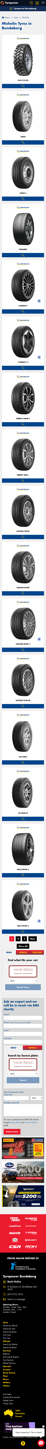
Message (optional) (11, 1102)
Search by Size (9, 1328)
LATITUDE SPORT (23, 588)
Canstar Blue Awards (11, 1397)
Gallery (6, 1382)
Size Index (7, 1394)
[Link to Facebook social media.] (23, 1443)
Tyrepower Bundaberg (24, 8)
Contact (6, 1369)
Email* (6, 1030)
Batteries (6, 1354)
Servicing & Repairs (11, 1357)
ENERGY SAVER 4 (23, 419)
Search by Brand (9, 1332)
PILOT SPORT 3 (23, 926)
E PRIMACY (23, 306)
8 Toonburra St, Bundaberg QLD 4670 (22, 1288)
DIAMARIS (23, 249)
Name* (7, 1014)
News (6, 1379)
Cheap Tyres (8, 1403)
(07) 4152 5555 (15, 1294)
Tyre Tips (6, 1338)
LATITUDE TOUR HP (23, 700)
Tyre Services (8, 1360)
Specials (7, 1366)
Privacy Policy (15, 1122)
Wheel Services (9, 1363)
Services (7, 1350)
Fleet (5, 1376)
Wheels (6, 1341)
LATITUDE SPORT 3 (23, 644)
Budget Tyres (8, 1400)
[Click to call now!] (31, 3)
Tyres (5, 1322)
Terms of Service (31, 1122)
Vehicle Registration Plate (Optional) (14, 1093)
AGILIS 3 (23, 193)
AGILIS (23, 137)
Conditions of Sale (31, 1437)
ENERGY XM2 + (23, 475)
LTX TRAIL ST (23, 813)
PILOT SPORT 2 (23, 870)
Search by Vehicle (10, 1325)
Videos (6, 1385)
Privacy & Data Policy (17, 1437)
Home (6, 17)
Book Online (9, 1372)
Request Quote (12, 1132)
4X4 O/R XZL (23, 80)
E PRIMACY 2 (23, 362)
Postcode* (8, 1038)
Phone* (17, 1022)
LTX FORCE (23, 757)
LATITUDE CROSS (23, 531)
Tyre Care (7, 1335)
